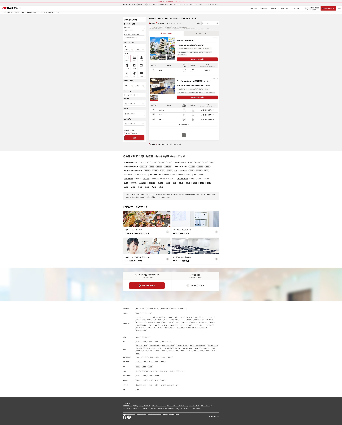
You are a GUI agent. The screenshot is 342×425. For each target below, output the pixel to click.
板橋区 (161, 187)
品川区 (126, 187)
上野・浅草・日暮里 (182, 179)
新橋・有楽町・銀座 (180, 162)
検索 (134, 138)
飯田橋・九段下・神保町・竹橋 (133, 170)
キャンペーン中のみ (132, 95)
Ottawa (161, 120)
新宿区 (181, 183)
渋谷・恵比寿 (128, 175)
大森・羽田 (146, 179)
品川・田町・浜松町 (181, 170)
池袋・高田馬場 (128, 179)
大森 (160, 70)
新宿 (195, 175)
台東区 (195, 183)
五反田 (126, 183)
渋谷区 (140, 187)
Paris (160, 115)
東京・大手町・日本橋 (130, 162)
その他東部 (142, 183)
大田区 (22, 12)
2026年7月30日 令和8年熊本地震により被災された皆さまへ (171, 1)
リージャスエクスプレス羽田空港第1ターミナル (194, 81)
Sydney (161, 110)
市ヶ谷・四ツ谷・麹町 (181, 166)
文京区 (188, 183)
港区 (174, 183)
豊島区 (147, 187)
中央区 (168, 183)
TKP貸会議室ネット (8, 12)
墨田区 (202, 183)
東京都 (17, 12)
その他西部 (152, 183)
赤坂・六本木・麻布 (155, 175)
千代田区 (160, 183)
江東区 (209, 183)
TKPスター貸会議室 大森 (186, 40)
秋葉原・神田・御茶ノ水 (131, 166)
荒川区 (154, 187)
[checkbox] (125, 95)
